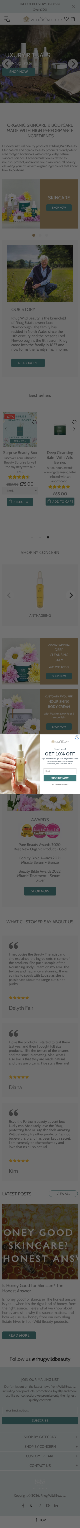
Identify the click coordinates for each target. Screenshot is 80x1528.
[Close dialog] (77, 737)
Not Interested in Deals (60, 784)
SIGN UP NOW (60, 778)
